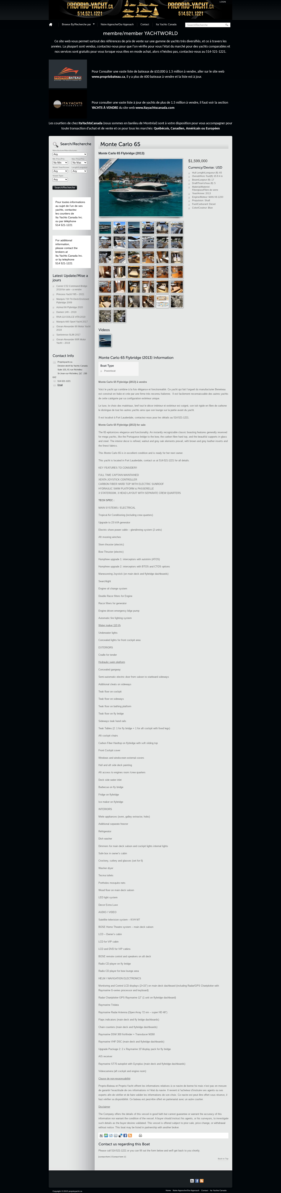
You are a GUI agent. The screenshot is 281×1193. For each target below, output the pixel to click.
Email (60, 385)
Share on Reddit (111, 1135)
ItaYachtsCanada (90, 123)
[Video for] (105, 347)
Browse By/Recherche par (75, 25)
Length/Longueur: (80, 167)
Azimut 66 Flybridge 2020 (69, 307)
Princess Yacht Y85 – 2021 (70, 294)
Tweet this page (101, 1135)
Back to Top (223, 1159)
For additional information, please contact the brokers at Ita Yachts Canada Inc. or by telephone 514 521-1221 (69, 252)
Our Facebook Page (197, 1181)
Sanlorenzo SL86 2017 (68, 334)
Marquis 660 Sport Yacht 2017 (72, 321)
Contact (144, 24)
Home (52, 24)
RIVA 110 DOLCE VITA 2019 (70, 317)
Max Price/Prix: (78, 159)
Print (140, 1135)
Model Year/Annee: (61, 167)
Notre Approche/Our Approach (117, 24)
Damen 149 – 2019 (66, 312)
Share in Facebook (125, 1135)
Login (223, 2)
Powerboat (109, 371)
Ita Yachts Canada (166, 24)
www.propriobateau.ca (108, 77)
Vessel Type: (58, 176)
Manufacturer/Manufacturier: (65, 150)
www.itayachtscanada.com (155, 108)
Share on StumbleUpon (106, 1135)
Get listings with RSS (130, 1135)
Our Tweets (192, 1181)
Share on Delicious (120, 1135)
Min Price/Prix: (59, 159)
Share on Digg (116, 1135)
